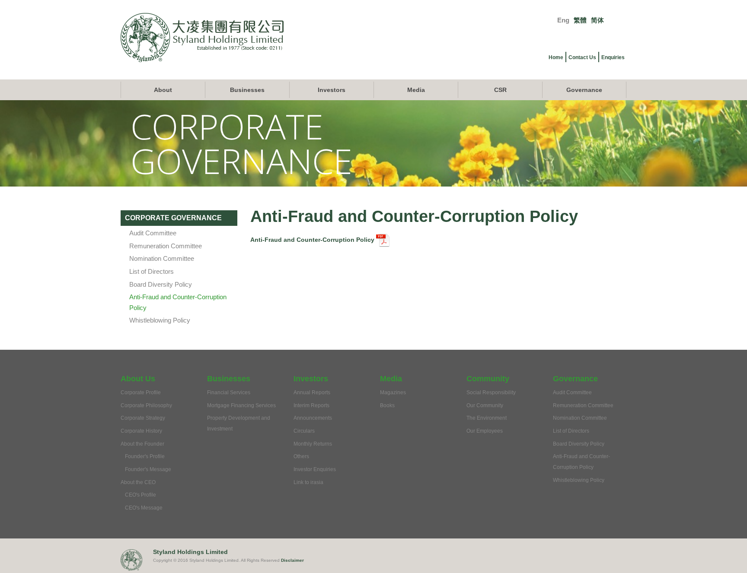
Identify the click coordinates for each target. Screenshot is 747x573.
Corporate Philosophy (146, 405)
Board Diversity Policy (160, 284)
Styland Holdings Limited (190, 551)
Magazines (393, 392)
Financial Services (228, 392)
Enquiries (613, 57)
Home (556, 57)
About (163, 89)
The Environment (486, 418)
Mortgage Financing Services (241, 405)
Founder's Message (148, 469)
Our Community (484, 405)
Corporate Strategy (143, 418)
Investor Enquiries (315, 469)
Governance (584, 89)
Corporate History (141, 431)
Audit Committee (152, 233)
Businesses (247, 89)
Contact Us (582, 57)
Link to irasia (308, 482)
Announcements (313, 418)
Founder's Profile (145, 456)
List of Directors (151, 271)
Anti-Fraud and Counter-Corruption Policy (313, 239)
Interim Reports (311, 405)
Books (387, 405)
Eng (563, 20)
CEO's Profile (140, 495)
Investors (331, 89)
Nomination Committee (161, 258)
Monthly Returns (313, 444)
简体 (597, 20)
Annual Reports (312, 392)
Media (416, 89)
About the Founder (142, 444)
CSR (500, 89)
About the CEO (138, 482)
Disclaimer (292, 560)
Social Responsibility (491, 392)
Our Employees (484, 431)
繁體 (580, 20)
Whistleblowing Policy (159, 320)
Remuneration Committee (165, 246)
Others (301, 456)
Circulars (304, 431)
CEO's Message (144, 508)
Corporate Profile (141, 392)
